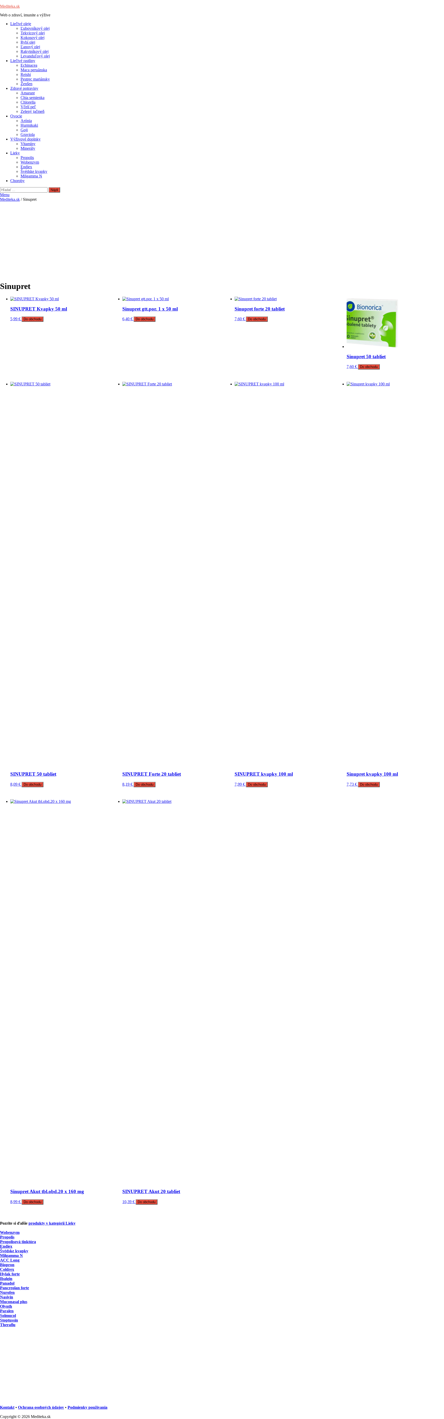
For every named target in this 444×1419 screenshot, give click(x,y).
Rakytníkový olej (35, 51)
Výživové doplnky (25, 139)
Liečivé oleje (20, 24)
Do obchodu (32, 319)
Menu (5, 195)
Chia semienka (32, 97)
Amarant (28, 93)
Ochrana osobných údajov (41, 1407)
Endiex (26, 167)
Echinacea (29, 65)
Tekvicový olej (33, 33)
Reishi (26, 74)
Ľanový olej (30, 47)
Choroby (17, 180)
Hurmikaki (29, 125)
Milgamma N (31, 176)
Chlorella (28, 102)
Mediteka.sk (10, 6)
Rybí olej (28, 42)
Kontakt (7, 1407)
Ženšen (26, 84)
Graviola (28, 134)
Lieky (15, 153)
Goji (24, 130)
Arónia (26, 120)
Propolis (27, 157)
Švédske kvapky (34, 171)
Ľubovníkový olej (35, 28)
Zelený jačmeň (32, 111)
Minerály (28, 148)
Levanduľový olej (35, 56)
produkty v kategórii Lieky (52, 1223)
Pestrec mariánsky (35, 79)
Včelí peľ (28, 107)
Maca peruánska (34, 70)
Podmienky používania (87, 1407)
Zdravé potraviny (24, 88)
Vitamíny (28, 144)
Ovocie (16, 116)
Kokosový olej (32, 37)
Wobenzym (30, 162)
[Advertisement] (222, 240)
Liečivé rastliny (22, 60)
